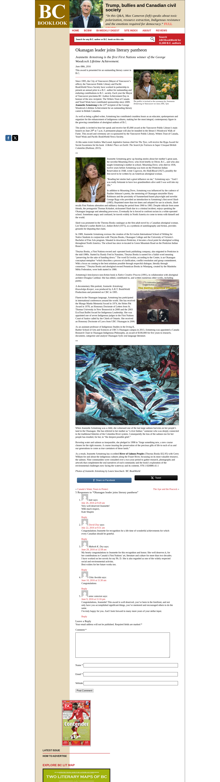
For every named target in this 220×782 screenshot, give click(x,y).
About (146, 30)
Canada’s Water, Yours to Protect (92, 489)
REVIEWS (161, 30)
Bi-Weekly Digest (107, 30)
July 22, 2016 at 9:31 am (93, 527)
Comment (81, 629)
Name (79, 665)
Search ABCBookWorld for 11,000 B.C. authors (170, 40)
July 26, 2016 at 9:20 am (93, 503)
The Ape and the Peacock (165, 489)
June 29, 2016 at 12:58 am (93, 549)
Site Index (131, 30)
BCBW (88, 30)
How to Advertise (55, 756)
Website (79, 683)
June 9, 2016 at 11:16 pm (93, 599)
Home (75, 30)
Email (79, 674)
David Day (94, 524)
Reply (84, 517)
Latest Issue (51, 750)
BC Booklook (52, 14)
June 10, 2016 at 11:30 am (93, 580)
